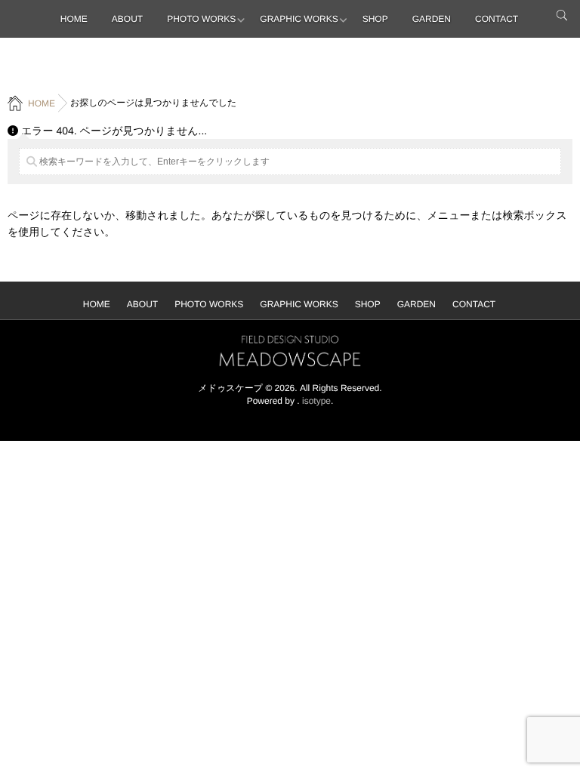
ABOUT (127, 19)
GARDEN (431, 19)
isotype (316, 401)
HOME (74, 19)
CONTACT (496, 19)
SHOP (375, 19)
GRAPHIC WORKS (299, 19)
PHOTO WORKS (201, 19)
